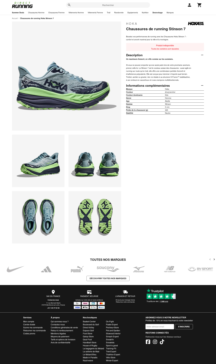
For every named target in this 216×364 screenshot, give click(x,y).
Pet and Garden (113, 330)
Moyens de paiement (60, 336)
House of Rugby (90, 345)
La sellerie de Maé (91, 351)
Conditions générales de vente (64, 327)
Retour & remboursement (62, 330)
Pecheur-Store (112, 327)
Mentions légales (58, 333)
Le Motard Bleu (89, 354)
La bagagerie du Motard (93, 348)
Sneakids (110, 342)
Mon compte (28, 321)
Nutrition (145, 12)
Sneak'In (110, 339)
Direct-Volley (88, 327)
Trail (108, 12)
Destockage (157, 12)
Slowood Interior (113, 333)
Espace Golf (88, 330)
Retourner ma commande (34, 330)
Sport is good (112, 345)
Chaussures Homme (36, 12)
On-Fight (110, 321)
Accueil (15, 18)
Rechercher (108, 5)
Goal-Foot (87, 339)
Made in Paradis (90, 357)
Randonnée (119, 12)
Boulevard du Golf (91, 324)
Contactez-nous (53, 300)
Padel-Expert (112, 324)
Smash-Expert (112, 336)
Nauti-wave (88, 360)
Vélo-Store (110, 357)
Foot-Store (87, 333)
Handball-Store (89, 342)
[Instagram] (155, 342)
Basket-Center (89, 321)
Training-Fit (111, 348)
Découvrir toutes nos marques (108, 278)
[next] (214, 260)
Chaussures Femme (56, 12)
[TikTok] (162, 342)
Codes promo (29, 333)
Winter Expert (112, 360)
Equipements (133, 12)
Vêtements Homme (76, 12)
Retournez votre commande (125, 302)
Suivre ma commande (33, 327)
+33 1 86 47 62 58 (53, 308)
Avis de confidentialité (60, 342)
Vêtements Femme (95, 12)
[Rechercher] (69, 5)
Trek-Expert (111, 351)
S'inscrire (184, 326)
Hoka (132, 23)
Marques (170, 12)
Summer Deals (18, 12)
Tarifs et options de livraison (63, 339)
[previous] (210, 260)
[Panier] (199, 4)
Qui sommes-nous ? (59, 321)
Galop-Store (88, 336)
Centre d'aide (29, 324)
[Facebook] (148, 342)
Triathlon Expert (113, 354)
